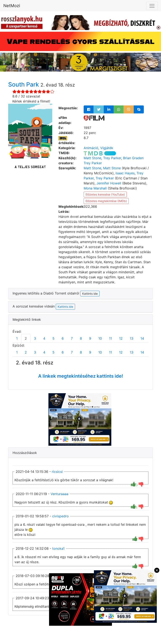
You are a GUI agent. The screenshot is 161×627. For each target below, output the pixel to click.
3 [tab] (35, 338)
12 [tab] (121, 338)
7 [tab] (72, 338)
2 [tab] (26, 338)
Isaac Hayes (125, 173)
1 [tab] (17, 338)
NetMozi (11, 5)
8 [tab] (81, 338)
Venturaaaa (59, 494)
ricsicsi (57, 471)
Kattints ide (65, 306)
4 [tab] (44, 338)
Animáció (91, 148)
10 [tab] (100, 338)
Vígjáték (106, 148)
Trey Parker (112, 158)
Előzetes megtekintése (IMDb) (106, 201)
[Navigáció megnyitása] (152, 6)
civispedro (60, 516)
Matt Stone (92, 158)
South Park (24, 84)
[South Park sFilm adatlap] (94, 118)
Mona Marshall (95, 188)
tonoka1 (58, 548)
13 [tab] (131, 338)
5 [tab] (53, 338)
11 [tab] (110, 338)
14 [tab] (142, 338)
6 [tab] (63, 338)
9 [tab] (90, 338)
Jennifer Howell (108, 183)
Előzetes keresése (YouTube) (105, 194)
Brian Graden (133, 158)
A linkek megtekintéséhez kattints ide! (80, 376)
